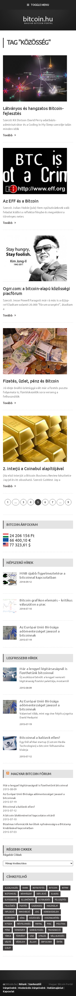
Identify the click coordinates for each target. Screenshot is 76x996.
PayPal (38, 924)
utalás (42, 936)
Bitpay (65, 888)
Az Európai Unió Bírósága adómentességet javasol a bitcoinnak (40, 631)
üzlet (8, 948)
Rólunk (23, 984)
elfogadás (11, 900)
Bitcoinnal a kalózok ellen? (40, 737)
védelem (20, 942)
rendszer (20, 930)
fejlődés (10, 906)
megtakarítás (51, 918)
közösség (34, 918)
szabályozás (36, 930)
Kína (22, 918)
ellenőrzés (27, 900)
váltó (8, 942)
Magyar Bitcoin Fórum (31, 774)
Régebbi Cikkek (12, 854)
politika (60, 924)
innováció (24, 912)
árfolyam (46, 942)
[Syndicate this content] (8, 774)
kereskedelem (51, 912)
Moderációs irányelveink (31, 988)
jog (37, 912)
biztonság (10, 894)
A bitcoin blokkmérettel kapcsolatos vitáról (29, 815)
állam (33, 942)
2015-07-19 (26, 639)
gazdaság (37, 906)
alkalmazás (11, 888)
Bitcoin (53, 888)
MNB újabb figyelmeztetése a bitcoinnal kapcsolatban (42, 575)
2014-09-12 (26, 581)
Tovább (7, 135)
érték (60, 942)
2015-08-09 (26, 687)
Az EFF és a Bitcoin (20, 201)
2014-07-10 (26, 608)
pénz (7, 930)
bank (25, 888)
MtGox (8, 924)
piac (49, 924)
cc (4, 984)
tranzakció (54, 930)
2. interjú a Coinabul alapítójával (33, 468)
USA (32, 936)
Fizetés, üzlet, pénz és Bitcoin (31, 381)
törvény (20, 936)
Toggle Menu (40, 4)
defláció (41, 894)
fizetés (23, 906)
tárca (8, 936)
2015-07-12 (26, 756)
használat (52, 906)
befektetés (38, 888)
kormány (10, 918)
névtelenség (24, 924)
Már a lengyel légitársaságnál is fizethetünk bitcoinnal (43, 671)
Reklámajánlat (55, 988)
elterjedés (44, 900)
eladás (55, 894)
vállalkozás (57, 936)
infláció (9, 912)
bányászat (26, 894)
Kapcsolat (8, 991)
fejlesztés (60, 900)
